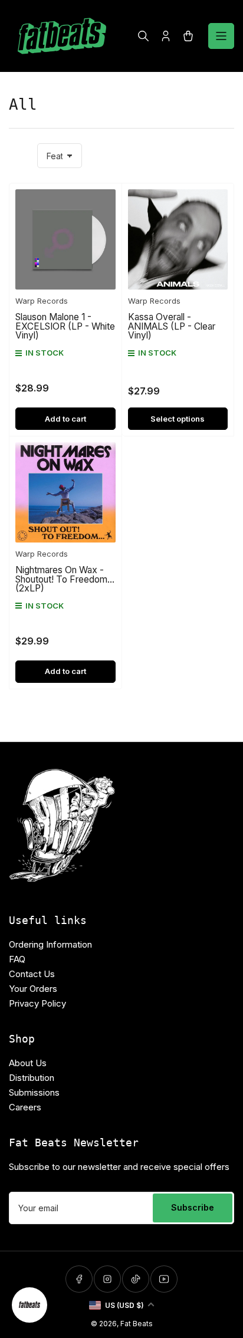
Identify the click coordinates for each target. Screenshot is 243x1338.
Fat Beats (136, 1323)
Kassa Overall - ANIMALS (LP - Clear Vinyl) (171, 326)
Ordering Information (50, 944)
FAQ (17, 959)
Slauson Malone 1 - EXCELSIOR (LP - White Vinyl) (65, 326)
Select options (177, 418)
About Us (28, 1063)
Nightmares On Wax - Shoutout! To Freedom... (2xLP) (64, 579)
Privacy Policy (37, 1003)
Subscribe (192, 1207)
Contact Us (32, 973)
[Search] (143, 36)
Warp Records (41, 300)
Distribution (31, 1077)
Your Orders (33, 988)
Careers (25, 1107)
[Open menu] (221, 36)
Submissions (34, 1092)
